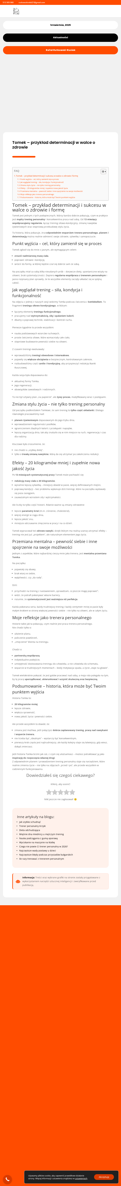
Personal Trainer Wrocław (38, 1152)
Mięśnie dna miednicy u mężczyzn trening (41, 834)
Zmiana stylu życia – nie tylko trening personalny (40, 185)
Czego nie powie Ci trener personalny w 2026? (43, 846)
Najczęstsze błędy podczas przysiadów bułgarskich (46, 854)
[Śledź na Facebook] (14, 1159)
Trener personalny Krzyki (32, 826)
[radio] (49, 792)
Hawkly (35, 1165)
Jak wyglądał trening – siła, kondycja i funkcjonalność (42, 182)
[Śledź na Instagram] (22, 1159)
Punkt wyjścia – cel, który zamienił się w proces (39, 179)
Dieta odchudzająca (29, 830)
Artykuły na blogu (34, 1141)
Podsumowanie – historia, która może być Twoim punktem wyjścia (47, 197)
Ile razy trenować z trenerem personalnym (41, 858)
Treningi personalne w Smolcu (41, 1149)
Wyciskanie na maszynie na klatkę (37, 842)
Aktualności (60, 37)
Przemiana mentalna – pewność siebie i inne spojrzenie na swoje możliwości (51, 191)
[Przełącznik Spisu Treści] (101, 171)
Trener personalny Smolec (38, 1145)
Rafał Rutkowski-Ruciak (60, 50)
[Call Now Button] (7, 1179)
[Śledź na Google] (29, 1159)
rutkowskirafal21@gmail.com (40, 1089)
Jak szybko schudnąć (30, 821)
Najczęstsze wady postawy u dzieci (37, 850)
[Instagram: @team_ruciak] (48, 2)
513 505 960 (8, 2)
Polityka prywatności (35, 1137)
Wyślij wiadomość (94, 982)
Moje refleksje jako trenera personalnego (37, 194)
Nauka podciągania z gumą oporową (38, 838)
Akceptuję (104, 1176)
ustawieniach (81, 1178)
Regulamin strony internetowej (41, 1134)
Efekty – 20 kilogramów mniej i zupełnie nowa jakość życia (44, 188)
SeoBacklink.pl (47, 1165)
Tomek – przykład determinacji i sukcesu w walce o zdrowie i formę (47, 176)
